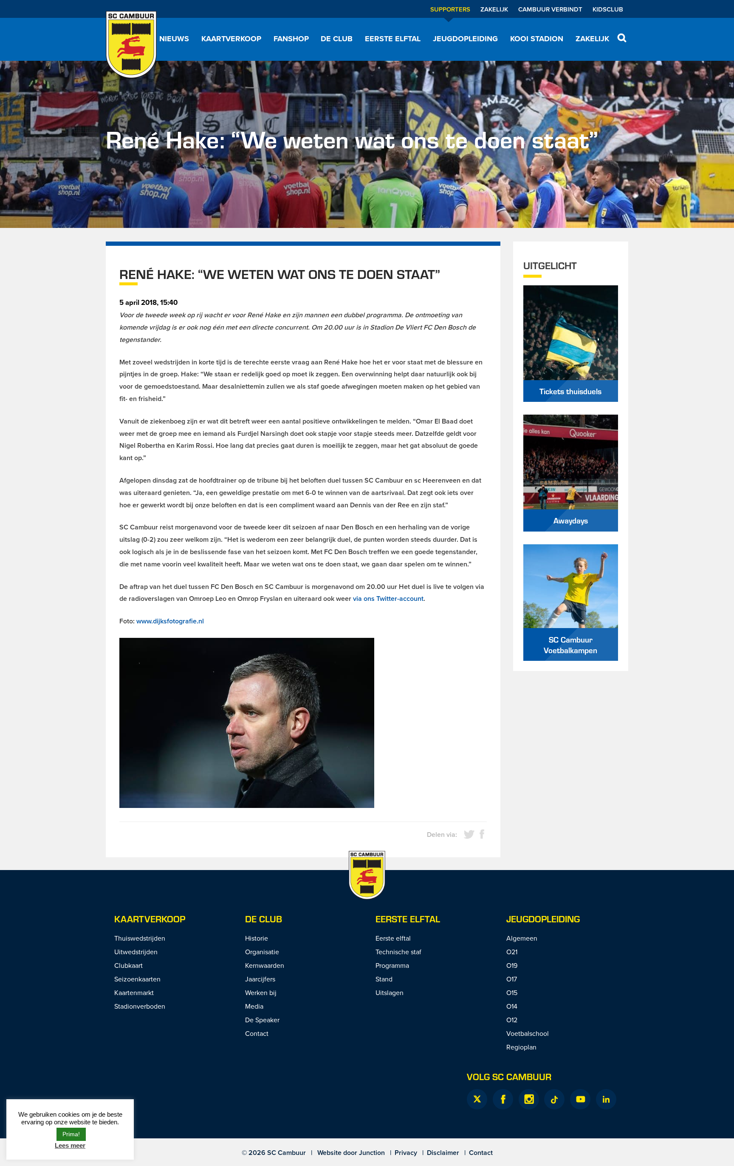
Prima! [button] (71, 1134)
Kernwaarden (264, 965)
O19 (511, 965)
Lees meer (70, 1145)
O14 (511, 1006)
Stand (383, 979)
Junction (372, 1152)
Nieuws (174, 38)
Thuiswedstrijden (139, 938)
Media (254, 1006)
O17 (511, 979)
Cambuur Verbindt (550, 9)
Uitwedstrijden (136, 951)
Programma (392, 965)
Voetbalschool (527, 1033)
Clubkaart (128, 965)
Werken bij (261, 992)
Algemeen (521, 938)
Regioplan (521, 1047)
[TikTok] (554, 1099)
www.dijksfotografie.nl (170, 621)
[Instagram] (529, 1099)
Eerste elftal (393, 38)
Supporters (450, 9)
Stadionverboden (139, 1006)
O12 (511, 1019)
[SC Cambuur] (131, 44)
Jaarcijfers (260, 979)
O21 (511, 951)
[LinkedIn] (606, 1099)
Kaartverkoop (231, 38)
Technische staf (398, 951)
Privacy (406, 1152)
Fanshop (291, 38)
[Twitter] (477, 1099)
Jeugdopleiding (465, 38)
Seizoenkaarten (137, 979)
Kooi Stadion (536, 38)
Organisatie (262, 951)
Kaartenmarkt (134, 992)
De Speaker (262, 1019)
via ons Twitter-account (388, 598)
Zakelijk (494, 9)
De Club (337, 38)
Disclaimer (443, 1152)
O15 (511, 992)
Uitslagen (389, 992)
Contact (256, 1033)
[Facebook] (503, 1099)
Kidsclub (608, 9)
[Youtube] (580, 1099)
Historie (256, 938)
